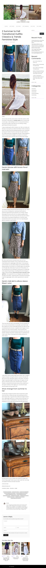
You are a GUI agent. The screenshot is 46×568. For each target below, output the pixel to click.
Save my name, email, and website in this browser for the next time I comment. (15, 532)
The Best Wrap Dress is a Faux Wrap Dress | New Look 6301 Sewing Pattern (38, 41)
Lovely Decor (33, 26)
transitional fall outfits (16, 498)
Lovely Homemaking (25, 26)
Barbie (34, 64)
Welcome (6, 26)
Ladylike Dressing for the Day (16, 558)
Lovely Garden (39, 26)
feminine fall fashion (15, 495)
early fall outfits (6, 495)
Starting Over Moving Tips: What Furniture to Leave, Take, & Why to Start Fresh (38, 72)
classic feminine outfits (21, 494)
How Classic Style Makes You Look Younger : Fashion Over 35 (6, 559)
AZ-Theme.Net (11, 566)
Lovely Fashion (11, 26)
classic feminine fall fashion (9, 493)
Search (33, 30)
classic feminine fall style (11, 494)
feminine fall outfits (24, 495)
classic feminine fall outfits (21, 493)
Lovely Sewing (18, 26)
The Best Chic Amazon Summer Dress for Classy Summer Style (25, 559)
